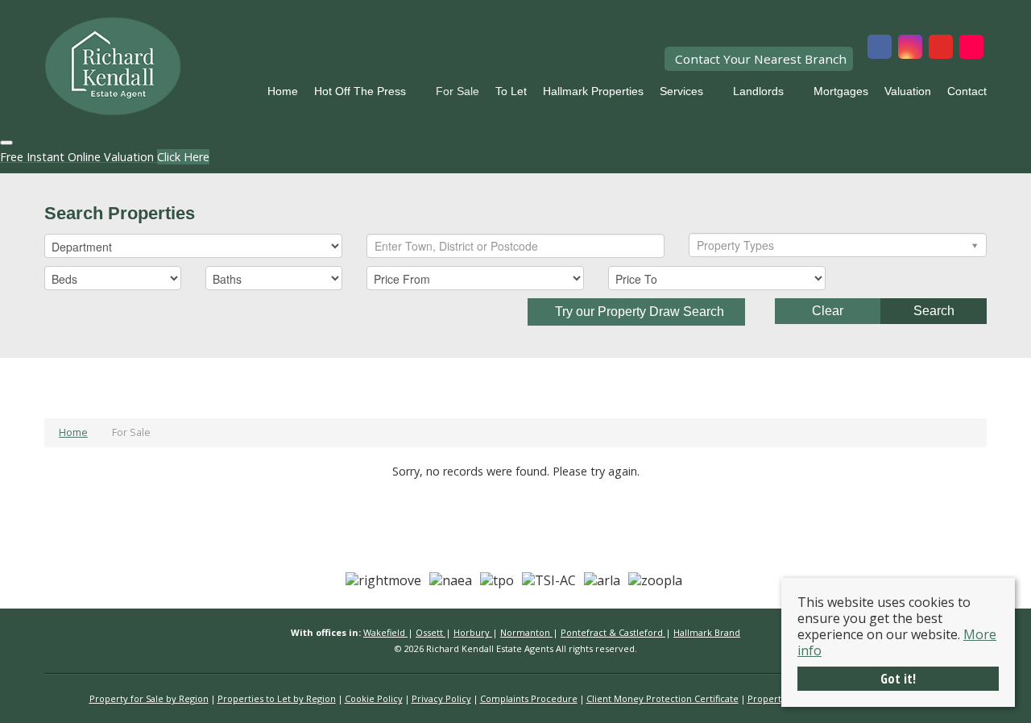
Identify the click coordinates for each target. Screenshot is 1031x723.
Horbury (472, 632)
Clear (827, 311)
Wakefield (385, 632)
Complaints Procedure (529, 698)
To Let (511, 91)
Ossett (430, 632)
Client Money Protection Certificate (662, 698)
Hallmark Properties (593, 91)
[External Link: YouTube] (940, 48)
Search (933, 311)
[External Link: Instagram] (910, 48)
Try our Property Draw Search (636, 311)
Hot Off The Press (360, 91)
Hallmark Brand (706, 632)
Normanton (526, 632)
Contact (967, 91)
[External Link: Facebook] (879, 48)
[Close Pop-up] (6, 142)
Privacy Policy (441, 698)
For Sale (457, 91)
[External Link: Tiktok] (971, 48)
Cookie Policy (374, 698)
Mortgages (841, 91)
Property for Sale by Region (149, 698)
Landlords (758, 91)
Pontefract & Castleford (613, 632)
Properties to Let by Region (276, 698)
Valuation (907, 91)
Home (282, 91)
